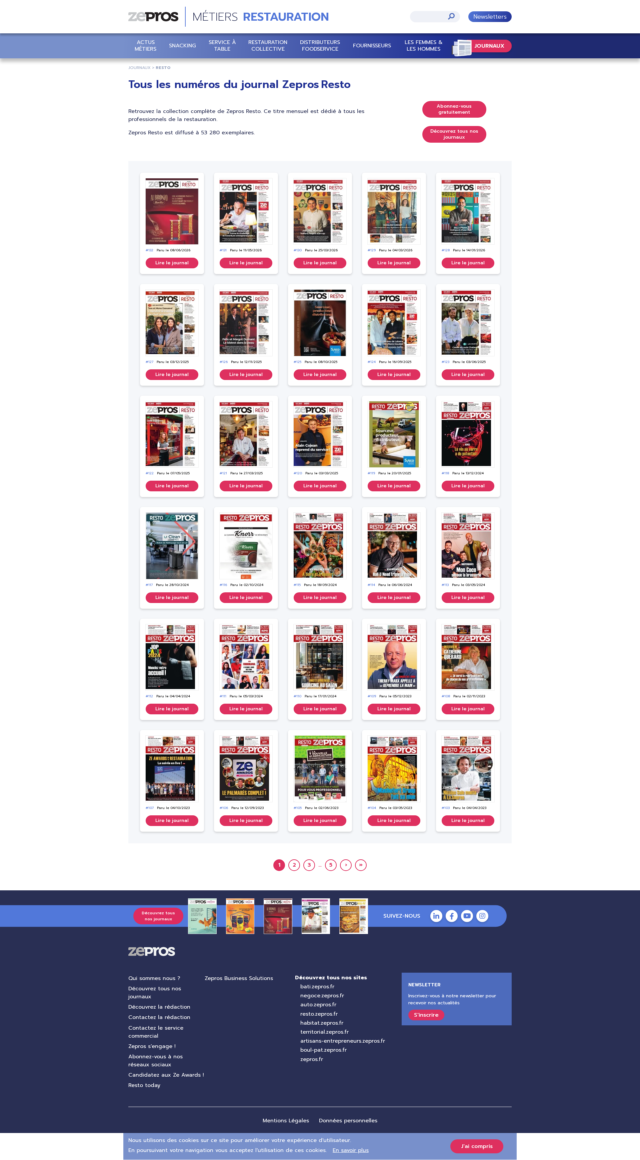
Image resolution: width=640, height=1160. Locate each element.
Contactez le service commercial (155, 1032)
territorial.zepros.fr (324, 1032)
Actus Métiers (145, 45)
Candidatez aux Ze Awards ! (166, 1075)
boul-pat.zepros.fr (323, 1050)
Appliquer (451, 16)
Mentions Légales (286, 1121)
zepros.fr (311, 1059)
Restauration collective (267, 45)
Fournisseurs (372, 46)
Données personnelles (348, 1121)
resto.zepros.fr (319, 1014)
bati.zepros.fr (317, 987)
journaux (139, 68)
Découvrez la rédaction (159, 1007)
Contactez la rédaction (159, 1017)
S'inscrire (426, 1015)
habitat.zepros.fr (321, 1023)
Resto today (144, 1085)
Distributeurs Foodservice (320, 45)
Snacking (182, 46)
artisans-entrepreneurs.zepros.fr (342, 1041)
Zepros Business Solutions (239, 978)
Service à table (222, 45)
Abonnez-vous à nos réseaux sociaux (155, 1061)
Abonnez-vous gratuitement (454, 109)
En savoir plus (351, 1150)
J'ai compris (477, 1146)
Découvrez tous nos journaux (454, 134)
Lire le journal (172, 262)
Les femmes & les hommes (424, 45)
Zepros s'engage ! (152, 1046)
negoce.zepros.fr (322, 996)
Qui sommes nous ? (154, 978)
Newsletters (490, 16)
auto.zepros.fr (318, 1005)
